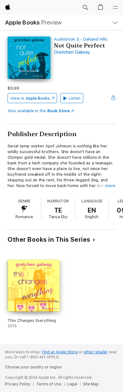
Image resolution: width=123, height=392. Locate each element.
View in (30, 98)
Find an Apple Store (60, 352)
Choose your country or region (33, 367)
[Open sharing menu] (113, 98)
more (110, 185)
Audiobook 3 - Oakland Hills (80, 39)
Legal (72, 384)
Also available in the (39, 110)
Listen (74, 98)
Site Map (91, 384)
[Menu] (115, 7)
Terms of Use (49, 384)
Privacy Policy (18, 384)
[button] (85, 7)
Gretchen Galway (72, 52)
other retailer (96, 352)
